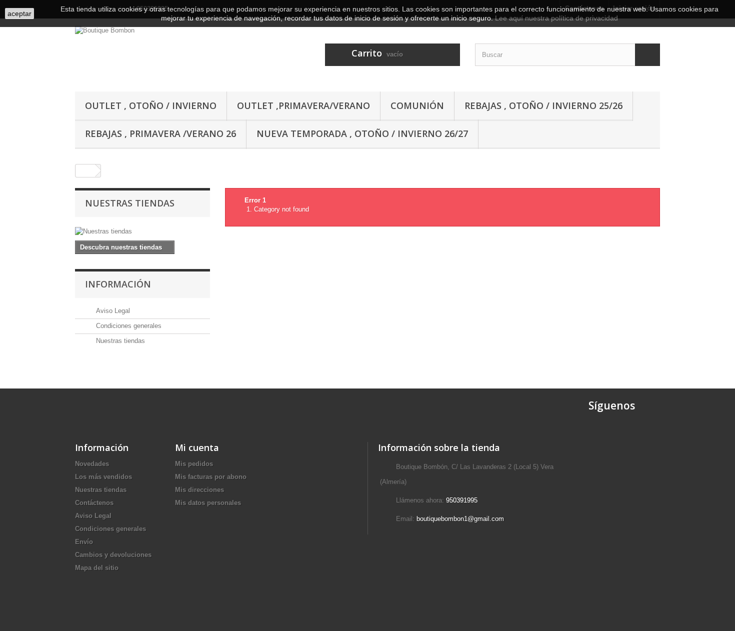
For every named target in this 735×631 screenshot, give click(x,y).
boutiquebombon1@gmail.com (460, 518)
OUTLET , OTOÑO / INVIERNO (150, 106)
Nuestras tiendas (129, 203)
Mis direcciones (199, 490)
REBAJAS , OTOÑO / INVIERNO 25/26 (543, 106)
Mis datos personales (208, 502)
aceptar (20, 14)
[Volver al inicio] (85, 170)
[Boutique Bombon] (167, 52)
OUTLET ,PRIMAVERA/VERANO (303, 106)
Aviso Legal (112, 310)
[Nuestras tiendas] (142, 231)
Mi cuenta (197, 448)
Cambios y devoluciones (113, 554)
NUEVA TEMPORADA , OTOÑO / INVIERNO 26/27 (362, 134)
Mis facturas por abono (210, 476)
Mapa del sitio (96, 568)
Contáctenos (94, 502)
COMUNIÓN (417, 106)
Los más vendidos (103, 476)
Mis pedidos (194, 464)
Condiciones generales (128, 326)
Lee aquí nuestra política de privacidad (556, 18)
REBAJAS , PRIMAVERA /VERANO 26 (160, 134)
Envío (84, 542)
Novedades (92, 464)
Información (118, 284)
